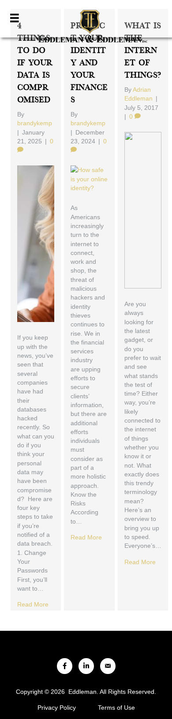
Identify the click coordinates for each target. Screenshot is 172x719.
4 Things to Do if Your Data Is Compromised (34, 63)
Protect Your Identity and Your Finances (89, 63)
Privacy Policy (56, 707)
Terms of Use (116, 707)
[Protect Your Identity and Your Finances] (89, 178)
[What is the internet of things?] (142, 209)
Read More (33, 604)
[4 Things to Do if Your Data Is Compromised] (35, 243)
